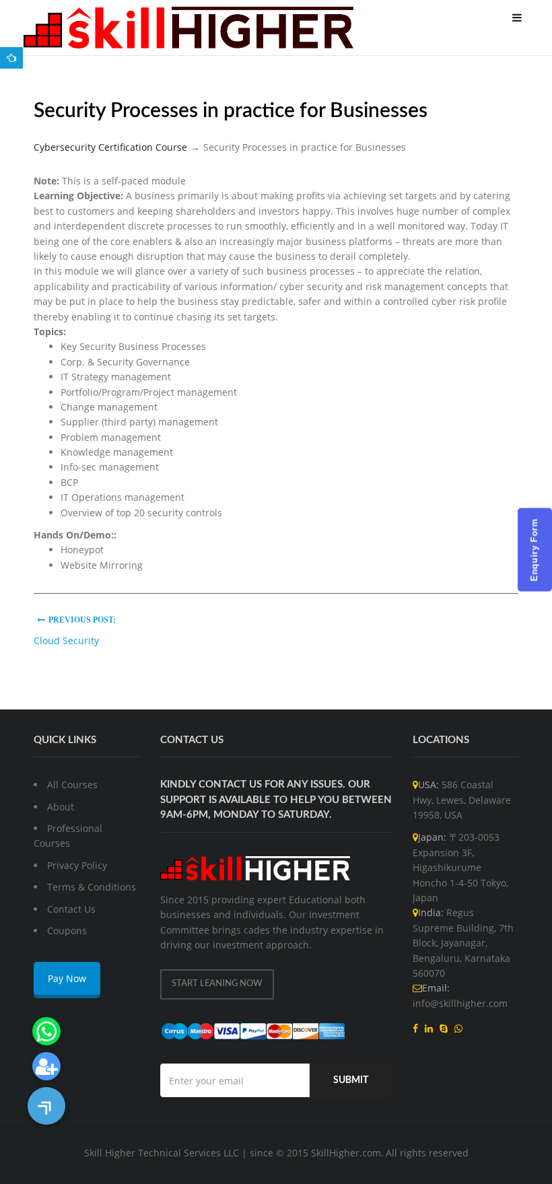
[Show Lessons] (11, 58)
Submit (350, 1080)
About (60, 806)
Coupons (67, 930)
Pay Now (67, 978)
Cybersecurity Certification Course (110, 147)
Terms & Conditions (91, 886)
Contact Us (71, 909)
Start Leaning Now (217, 983)
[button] (46, 1106)
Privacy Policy (77, 865)
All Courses (72, 784)
